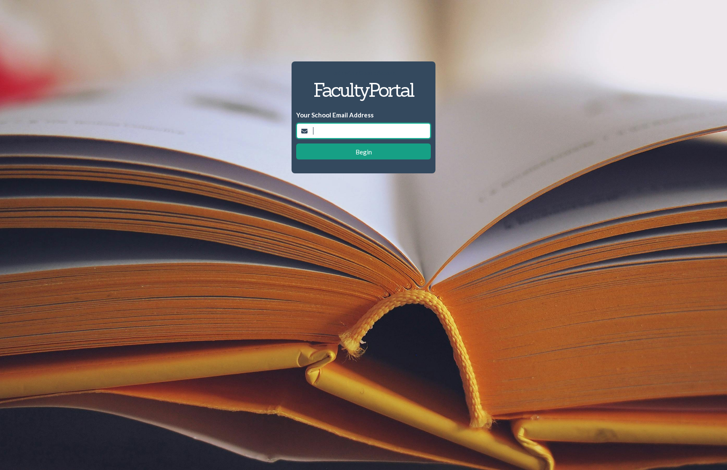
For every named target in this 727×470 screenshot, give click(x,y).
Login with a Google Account (363, 72)
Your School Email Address (335, 115)
